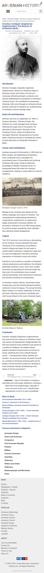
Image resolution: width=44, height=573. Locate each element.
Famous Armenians (12, 454)
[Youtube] (26, 558)
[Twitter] (20, 558)
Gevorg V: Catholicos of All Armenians (15, 402)
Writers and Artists (12, 464)
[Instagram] (23, 558)
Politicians (9, 467)
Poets (7, 474)
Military (8, 450)
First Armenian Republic (14, 443)
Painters (8, 447)
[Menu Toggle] (8, 11)
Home (4, 19)
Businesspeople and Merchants (17, 470)
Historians (9, 460)
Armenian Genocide (18, 240)
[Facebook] (18, 558)
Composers (9, 440)
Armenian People (12, 19)
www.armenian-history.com (16, 388)
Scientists (8, 457)
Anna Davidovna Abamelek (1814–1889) (16, 399)
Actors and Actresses (13, 437)
